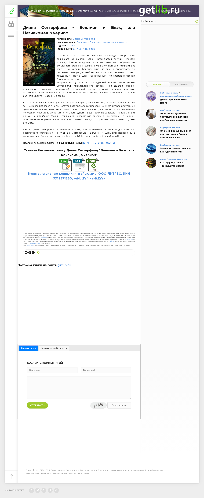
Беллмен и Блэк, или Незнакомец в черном (102, 42)
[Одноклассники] (29, 252)
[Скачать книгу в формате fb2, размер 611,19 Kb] (65, 169)
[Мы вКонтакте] (31, 490)
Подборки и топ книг (170, 110)
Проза (163, 159)
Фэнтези (77, 49)
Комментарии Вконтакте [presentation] (54, 348)
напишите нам (35, 243)
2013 (72, 46)
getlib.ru (44, 237)
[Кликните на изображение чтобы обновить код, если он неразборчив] (98, 405)
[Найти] (197, 21)
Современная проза (177, 159)
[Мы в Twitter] (37, 490)
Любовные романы (169, 93)
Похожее (158, 84)
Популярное (181, 84)
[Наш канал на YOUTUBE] (43, 490)
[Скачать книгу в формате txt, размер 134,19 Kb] (79, 169)
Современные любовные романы (176, 96)
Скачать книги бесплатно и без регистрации (74, 470)
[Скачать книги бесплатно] (11, 11)
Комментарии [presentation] (28, 348)
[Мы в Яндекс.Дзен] (50, 490)
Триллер (90, 49)
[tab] (28, 348)
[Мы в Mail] (56, 490)
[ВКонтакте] (26, 252)
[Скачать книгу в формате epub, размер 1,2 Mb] (92, 169)
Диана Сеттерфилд (84, 39)
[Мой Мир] (33, 252)
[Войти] (11, 24)
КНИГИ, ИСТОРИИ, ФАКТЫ (99, 143)
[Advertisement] (79, 203)
